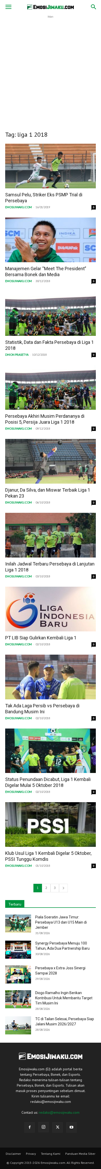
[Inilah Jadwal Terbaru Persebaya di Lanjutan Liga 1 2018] (50, 535)
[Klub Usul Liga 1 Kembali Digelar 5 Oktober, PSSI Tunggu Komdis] (50, 824)
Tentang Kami (50, 1154)
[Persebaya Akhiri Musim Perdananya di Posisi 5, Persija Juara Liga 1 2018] (50, 387)
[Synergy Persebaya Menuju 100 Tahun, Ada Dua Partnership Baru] (18, 950)
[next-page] (63, 888)
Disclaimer (13, 1154)
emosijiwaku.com (18, 207)
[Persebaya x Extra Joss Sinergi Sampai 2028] (18, 974)
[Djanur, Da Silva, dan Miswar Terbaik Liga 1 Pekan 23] (50, 461)
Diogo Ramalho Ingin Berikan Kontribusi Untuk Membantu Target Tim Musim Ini (63, 998)
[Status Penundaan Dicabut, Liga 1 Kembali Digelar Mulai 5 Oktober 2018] (50, 751)
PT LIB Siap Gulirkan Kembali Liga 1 (40, 637)
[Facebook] (29, 1127)
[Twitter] (57, 1127)
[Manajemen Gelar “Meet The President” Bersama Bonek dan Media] (50, 240)
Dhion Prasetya (16, 354)
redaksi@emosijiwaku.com (59, 1112)
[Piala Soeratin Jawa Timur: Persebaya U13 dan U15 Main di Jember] (18, 924)
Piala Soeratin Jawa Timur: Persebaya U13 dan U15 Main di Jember (61, 922)
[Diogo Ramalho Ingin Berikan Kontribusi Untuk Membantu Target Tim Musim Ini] (18, 999)
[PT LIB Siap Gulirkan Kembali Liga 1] (50, 609)
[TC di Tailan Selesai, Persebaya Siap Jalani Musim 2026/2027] (18, 1025)
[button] (8, 7)
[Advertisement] (50, 69)
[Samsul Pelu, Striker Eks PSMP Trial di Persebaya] (50, 166)
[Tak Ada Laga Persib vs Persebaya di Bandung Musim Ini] (50, 677)
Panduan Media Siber (80, 1154)
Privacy (31, 1154)
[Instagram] (43, 1127)
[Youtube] (71, 1127)
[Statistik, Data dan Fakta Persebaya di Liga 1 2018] (50, 313)
